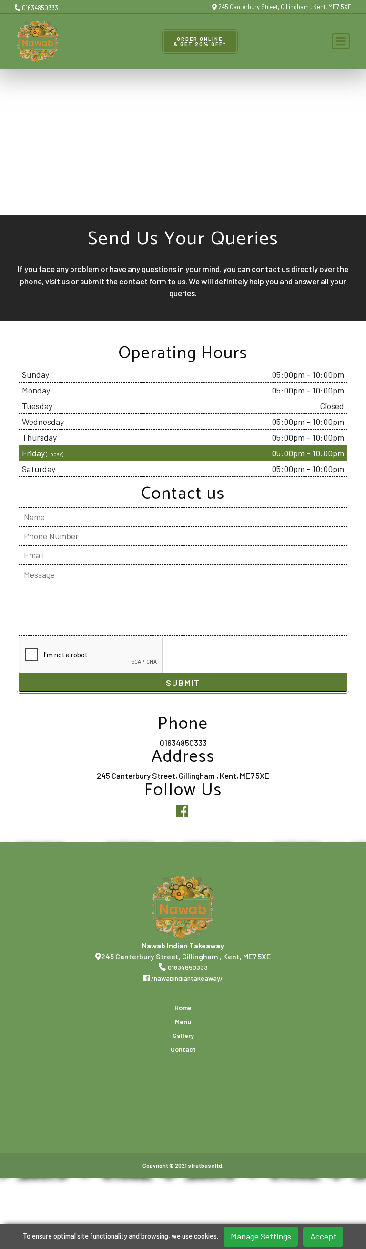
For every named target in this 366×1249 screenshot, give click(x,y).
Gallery (183, 1035)
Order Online (199, 41)
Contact (183, 1049)
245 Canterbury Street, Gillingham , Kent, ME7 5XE (284, 7)
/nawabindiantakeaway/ (186, 978)
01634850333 (39, 7)
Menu (183, 1021)
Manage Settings (261, 1236)
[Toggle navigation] (341, 41)
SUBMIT (183, 682)
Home (183, 1008)
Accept (323, 1236)
